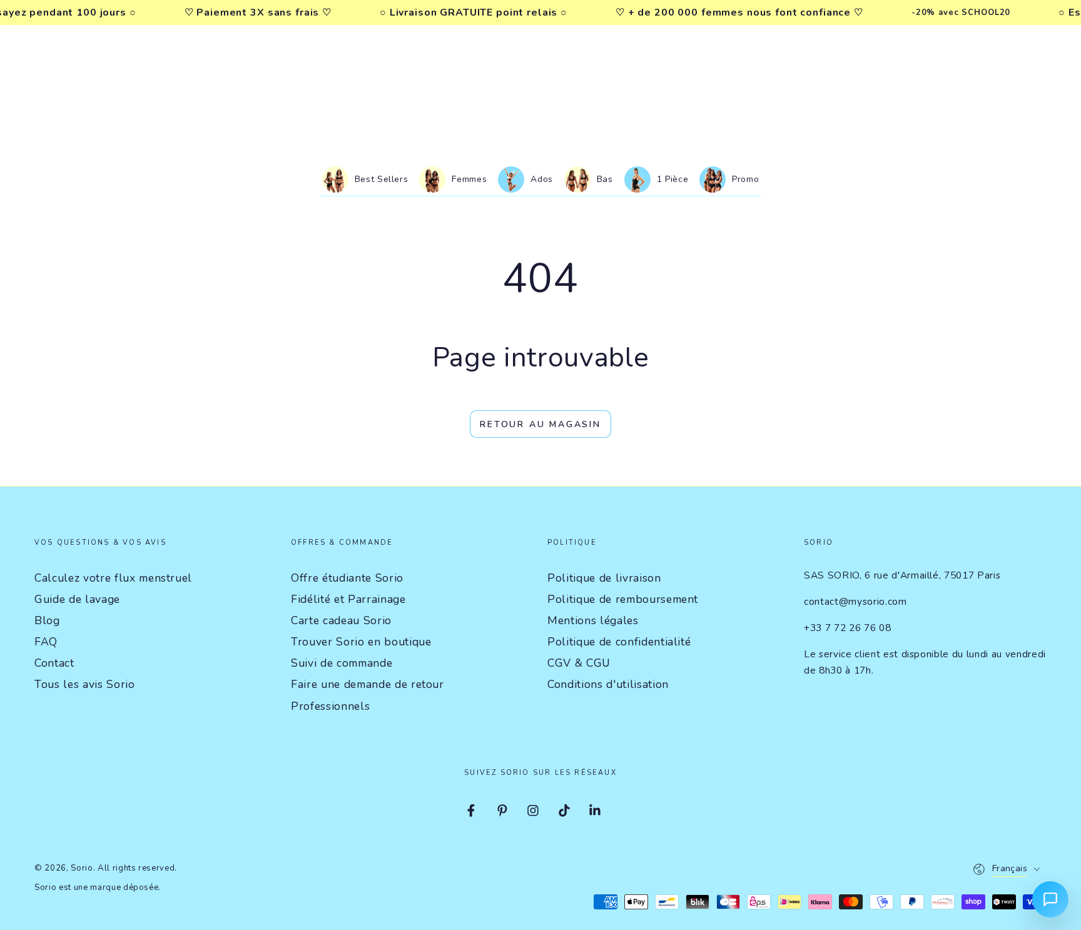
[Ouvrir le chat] (1050, 899)
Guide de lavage (77, 599)
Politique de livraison (604, 577)
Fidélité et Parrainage (348, 599)
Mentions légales (593, 620)
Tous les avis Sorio (84, 684)
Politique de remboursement (622, 599)
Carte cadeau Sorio (341, 620)
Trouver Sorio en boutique (361, 641)
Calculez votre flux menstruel (113, 577)
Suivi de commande (341, 662)
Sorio (82, 868)
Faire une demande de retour (367, 684)
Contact (54, 662)
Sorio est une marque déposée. (97, 887)
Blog (47, 620)
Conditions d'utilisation (608, 684)
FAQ (46, 641)
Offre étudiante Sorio (347, 577)
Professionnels (330, 706)
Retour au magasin (540, 424)
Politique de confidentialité (619, 641)
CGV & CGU (579, 662)
